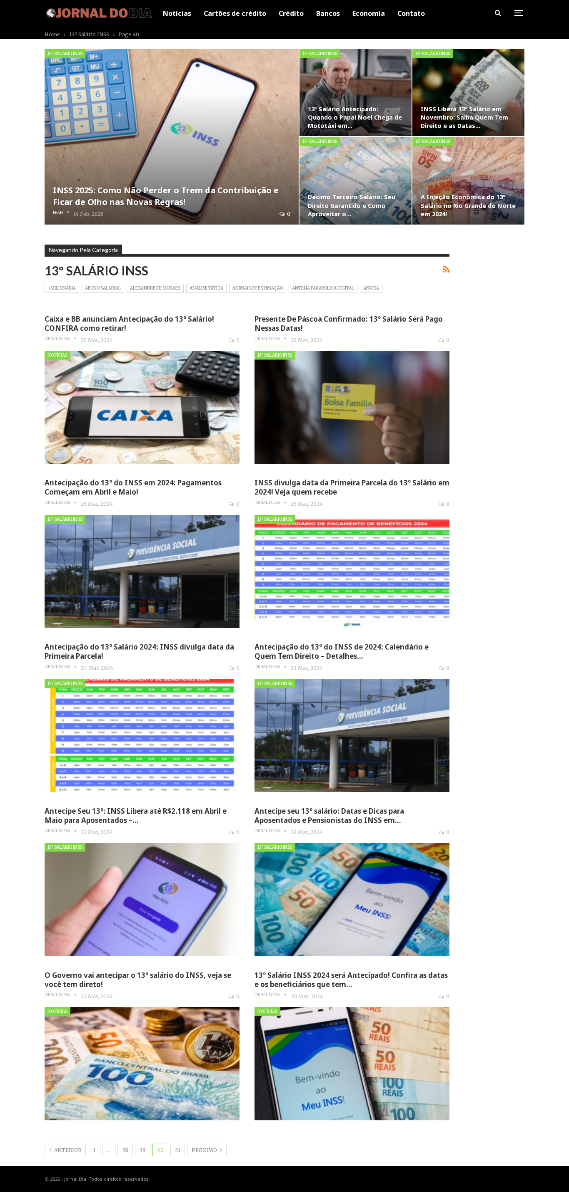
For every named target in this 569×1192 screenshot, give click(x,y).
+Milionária (62, 288)
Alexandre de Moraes (155, 288)
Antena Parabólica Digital (323, 288)
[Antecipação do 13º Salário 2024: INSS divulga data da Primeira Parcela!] (142, 735)
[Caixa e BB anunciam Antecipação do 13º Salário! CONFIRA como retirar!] (142, 407)
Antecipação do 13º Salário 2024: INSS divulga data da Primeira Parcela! (139, 651)
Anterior (67, 1150)
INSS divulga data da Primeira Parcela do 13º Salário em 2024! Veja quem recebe (352, 487)
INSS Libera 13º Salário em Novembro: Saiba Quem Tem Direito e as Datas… (464, 117)
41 (177, 1150)
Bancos (328, 13)
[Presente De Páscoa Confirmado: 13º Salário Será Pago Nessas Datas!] (352, 407)
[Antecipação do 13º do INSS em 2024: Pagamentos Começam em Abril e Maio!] (142, 571)
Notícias (177, 13)
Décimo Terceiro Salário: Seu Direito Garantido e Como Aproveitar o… (351, 205)
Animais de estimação (257, 288)
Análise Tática (206, 288)
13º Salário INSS (64, 53)
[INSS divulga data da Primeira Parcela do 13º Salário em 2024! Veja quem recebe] (352, 571)
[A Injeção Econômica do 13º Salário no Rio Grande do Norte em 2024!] (468, 181)
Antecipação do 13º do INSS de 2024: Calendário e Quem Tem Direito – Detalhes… (342, 651)
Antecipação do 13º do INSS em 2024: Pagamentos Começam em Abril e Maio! (133, 487)
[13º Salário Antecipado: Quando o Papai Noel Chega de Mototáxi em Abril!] (355, 93)
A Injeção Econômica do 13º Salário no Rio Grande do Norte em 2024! (468, 205)
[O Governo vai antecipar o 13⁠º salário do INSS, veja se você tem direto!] (142, 1063)
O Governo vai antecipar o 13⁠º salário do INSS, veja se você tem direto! (138, 979)
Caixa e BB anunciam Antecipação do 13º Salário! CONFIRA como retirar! (129, 323)
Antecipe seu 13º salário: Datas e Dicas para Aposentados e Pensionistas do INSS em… (329, 815)
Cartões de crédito (235, 13)
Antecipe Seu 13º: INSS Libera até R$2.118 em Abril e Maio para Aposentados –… (136, 815)
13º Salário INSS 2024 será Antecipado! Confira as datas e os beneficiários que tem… (351, 979)
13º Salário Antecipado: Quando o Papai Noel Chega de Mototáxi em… (355, 117)
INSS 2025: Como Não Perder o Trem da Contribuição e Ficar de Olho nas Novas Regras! (166, 196)
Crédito (291, 13)
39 (143, 1150)
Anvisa (371, 288)
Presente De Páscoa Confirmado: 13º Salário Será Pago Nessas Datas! (349, 323)
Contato (411, 13)
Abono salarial (103, 288)
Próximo (205, 1150)
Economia (368, 13)
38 (125, 1150)
